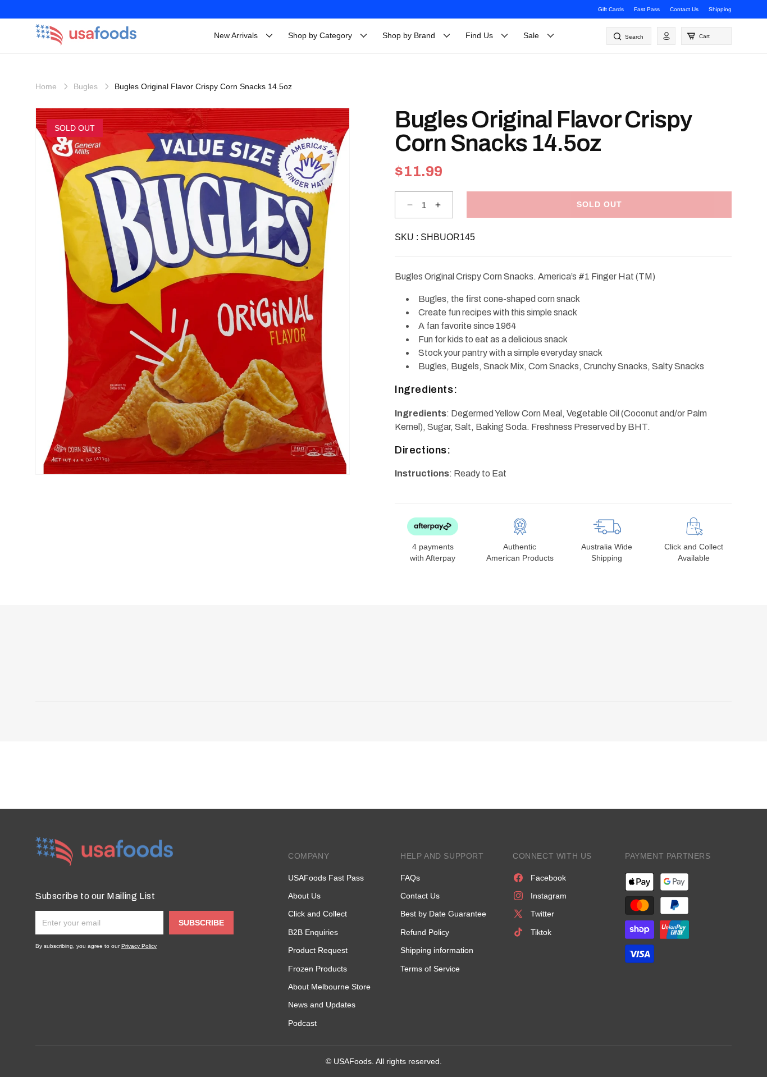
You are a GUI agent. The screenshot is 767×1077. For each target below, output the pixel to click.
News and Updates (321, 1004)
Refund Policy (424, 932)
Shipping (720, 9)
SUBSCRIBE (201, 922)
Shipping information (436, 950)
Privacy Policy (139, 946)
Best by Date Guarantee (443, 913)
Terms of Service (430, 968)
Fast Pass (647, 9)
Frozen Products (317, 968)
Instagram (549, 895)
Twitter (542, 913)
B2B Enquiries (313, 932)
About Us (304, 895)
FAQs (410, 877)
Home (46, 86)
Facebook (548, 877)
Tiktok (541, 932)
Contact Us (684, 9)
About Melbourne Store (329, 986)
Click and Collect (317, 913)
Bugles (86, 86)
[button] (706, 36)
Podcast (302, 1023)
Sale (531, 35)
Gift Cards (611, 9)
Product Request (318, 950)
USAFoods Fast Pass (326, 877)
